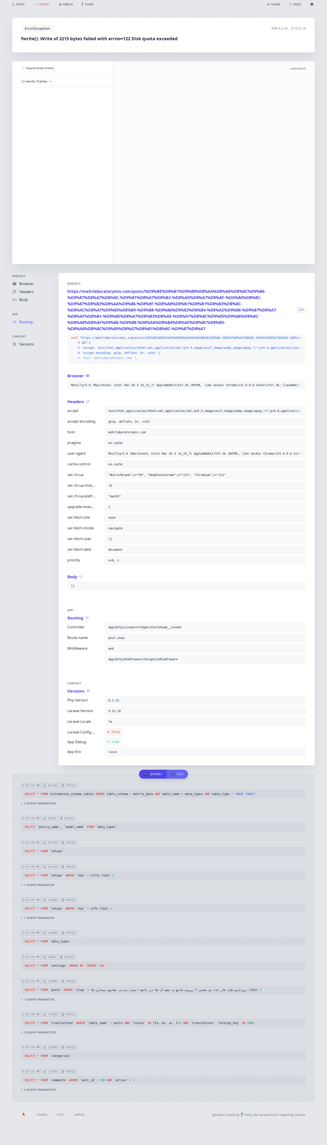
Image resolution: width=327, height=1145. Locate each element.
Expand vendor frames (40, 68)
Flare (248, 1115)
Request (18, 276)
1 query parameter (39, 885)
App (15, 314)
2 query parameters (40, 803)
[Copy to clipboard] (300, 338)
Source (42, 1115)
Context (19, 336)
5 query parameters (40, 1032)
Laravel (79, 1115)
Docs (60, 1115)
